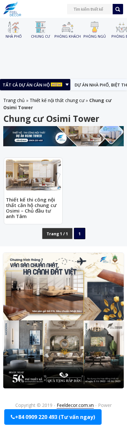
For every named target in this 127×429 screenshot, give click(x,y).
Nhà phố (14, 36)
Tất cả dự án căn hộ (27, 85)
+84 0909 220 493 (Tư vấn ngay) (55, 417)
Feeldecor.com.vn (75, 405)
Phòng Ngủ (94, 36)
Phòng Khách (67, 36)
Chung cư (40, 36)
